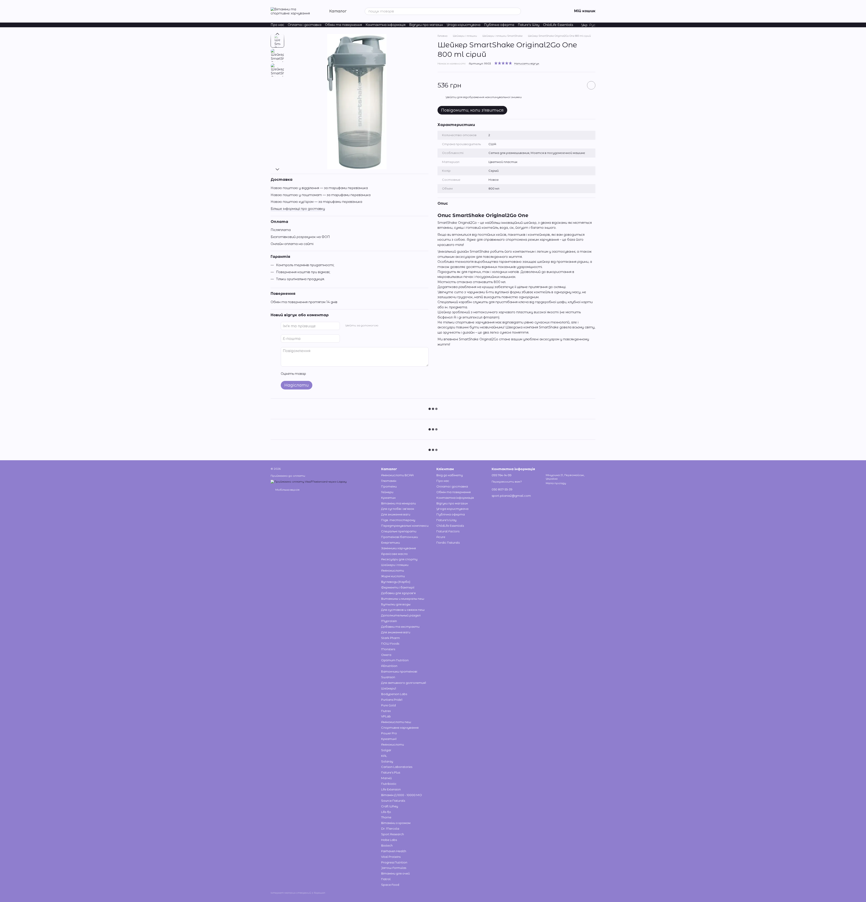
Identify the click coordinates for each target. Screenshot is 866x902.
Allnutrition (389, 666)
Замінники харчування (398, 548)
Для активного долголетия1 (403, 683)
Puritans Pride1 (391, 699)
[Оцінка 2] (320, 373)
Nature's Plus (390, 772)
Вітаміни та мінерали (398, 503)
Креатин (388, 497)
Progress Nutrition (394, 862)
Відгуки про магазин (426, 25)
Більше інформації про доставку (298, 209)
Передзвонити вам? (507, 481)
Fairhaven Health (393, 851)
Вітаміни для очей (395, 873)
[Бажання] (533, 11)
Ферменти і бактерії (397, 587)
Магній (386, 778)
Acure (440, 537)
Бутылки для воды (395, 604)
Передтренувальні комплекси (404, 525)
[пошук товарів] (517, 11)
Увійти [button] (451, 97)
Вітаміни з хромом (395, 823)
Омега (386, 655)
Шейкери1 (388, 688)
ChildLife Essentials (558, 25)
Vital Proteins (391, 857)
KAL (384, 756)
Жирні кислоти (393, 576)
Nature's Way (528, 25)
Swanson (388, 677)
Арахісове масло (394, 554)
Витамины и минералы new (402, 598)
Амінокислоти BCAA (397, 475)
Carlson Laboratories (396, 767)
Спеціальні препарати (398, 531)
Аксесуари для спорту (399, 559)
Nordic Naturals (448, 542)
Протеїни (389, 486)
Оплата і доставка (304, 25)
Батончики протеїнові (399, 671)
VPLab (386, 716)
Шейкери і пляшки (394, 565)
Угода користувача (463, 25)
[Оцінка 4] (335, 373)
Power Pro (389, 733)
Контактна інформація (385, 25)
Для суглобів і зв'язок (397, 509)
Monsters (388, 649)
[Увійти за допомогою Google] (390, 325)
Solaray (387, 761)
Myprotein (389, 621)
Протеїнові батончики (399, 537)
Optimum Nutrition (395, 660)
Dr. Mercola (390, 828)
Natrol (386, 879)
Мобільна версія (287, 489)
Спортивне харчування (400, 727)
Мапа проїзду (556, 483)
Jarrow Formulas (393, 868)
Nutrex (386, 711)
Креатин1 (388, 739)
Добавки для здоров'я (398, 593)
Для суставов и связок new (403, 609)
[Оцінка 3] (328, 373)
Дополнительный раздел (401, 615)
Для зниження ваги (395, 514)
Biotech (387, 845)
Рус (592, 25)
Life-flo (386, 812)
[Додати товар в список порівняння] (578, 85)
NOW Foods (390, 643)
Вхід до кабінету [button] (449, 475)
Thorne (386, 817)
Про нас (277, 25)
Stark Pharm (390, 638)
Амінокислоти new (396, 722)
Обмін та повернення (343, 25)
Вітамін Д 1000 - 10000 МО (401, 795)
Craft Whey (389, 806)
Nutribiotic (388, 783)
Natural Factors (447, 531)
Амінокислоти (392, 570)
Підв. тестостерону (398, 520)
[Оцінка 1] (313, 373)
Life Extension (391, 789)
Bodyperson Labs (394, 694)
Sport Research (392, 834)
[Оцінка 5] (342, 373)
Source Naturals (393, 800)
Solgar (386, 750)
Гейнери (387, 492)
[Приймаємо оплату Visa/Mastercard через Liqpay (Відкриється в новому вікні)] (309, 481)
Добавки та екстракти (400, 626)
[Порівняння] (545, 11)
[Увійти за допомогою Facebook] (383, 325)
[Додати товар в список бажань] (591, 85)
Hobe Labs (389, 840)
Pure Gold (388, 705)
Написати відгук (526, 63)
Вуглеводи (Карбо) (395, 582)
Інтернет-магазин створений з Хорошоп (298, 892)
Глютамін (388, 481)
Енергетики (390, 542)
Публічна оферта (499, 25)
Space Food (390, 884)
